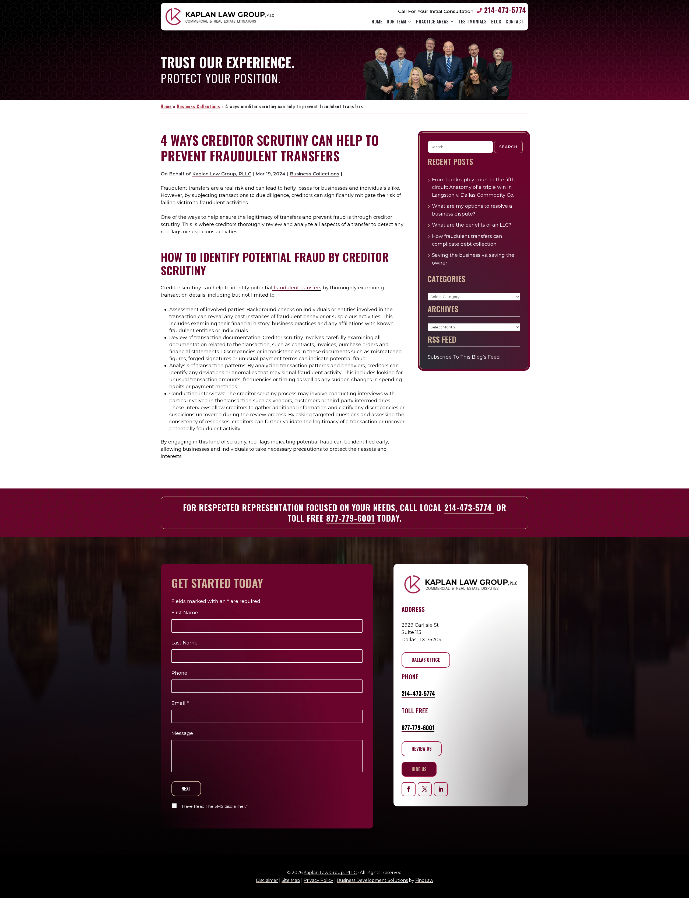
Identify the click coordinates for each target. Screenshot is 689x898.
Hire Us (419, 769)
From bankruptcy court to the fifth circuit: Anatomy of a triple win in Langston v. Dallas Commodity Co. (473, 187)
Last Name (184, 643)
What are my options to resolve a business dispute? (472, 210)
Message (182, 733)
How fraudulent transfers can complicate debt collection (467, 240)
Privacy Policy (318, 880)
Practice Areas (432, 22)
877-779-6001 (350, 518)
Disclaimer (267, 880)
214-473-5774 (505, 10)
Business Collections (314, 173)
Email (180, 703)
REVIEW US (422, 748)
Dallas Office (426, 659)
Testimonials (473, 22)
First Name (184, 613)
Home (377, 22)
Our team (396, 22)
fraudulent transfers (296, 288)
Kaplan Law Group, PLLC (221, 173)
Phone (179, 673)
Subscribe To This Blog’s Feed (464, 357)
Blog (496, 22)
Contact (514, 22)
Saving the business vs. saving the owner (473, 259)
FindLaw (424, 880)
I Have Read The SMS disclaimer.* (214, 806)
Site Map (291, 880)
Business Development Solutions (372, 880)
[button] (682, 887)
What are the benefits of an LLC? (471, 225)
